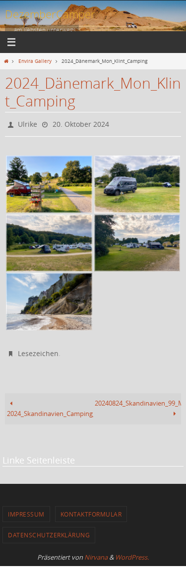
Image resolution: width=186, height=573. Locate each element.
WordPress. (132, 552)
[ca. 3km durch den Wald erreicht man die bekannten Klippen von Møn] (49, 299)
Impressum (26, 510)
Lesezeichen (38, 350)
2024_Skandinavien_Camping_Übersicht (50, 409)
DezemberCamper (50, 14)
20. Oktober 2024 (81, 123)
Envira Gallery (35, 60)
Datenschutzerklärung (49, 530)
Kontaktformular (91, 510)
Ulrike (27, 123)
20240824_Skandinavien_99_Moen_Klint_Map (138, 398)
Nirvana (96, 552)
